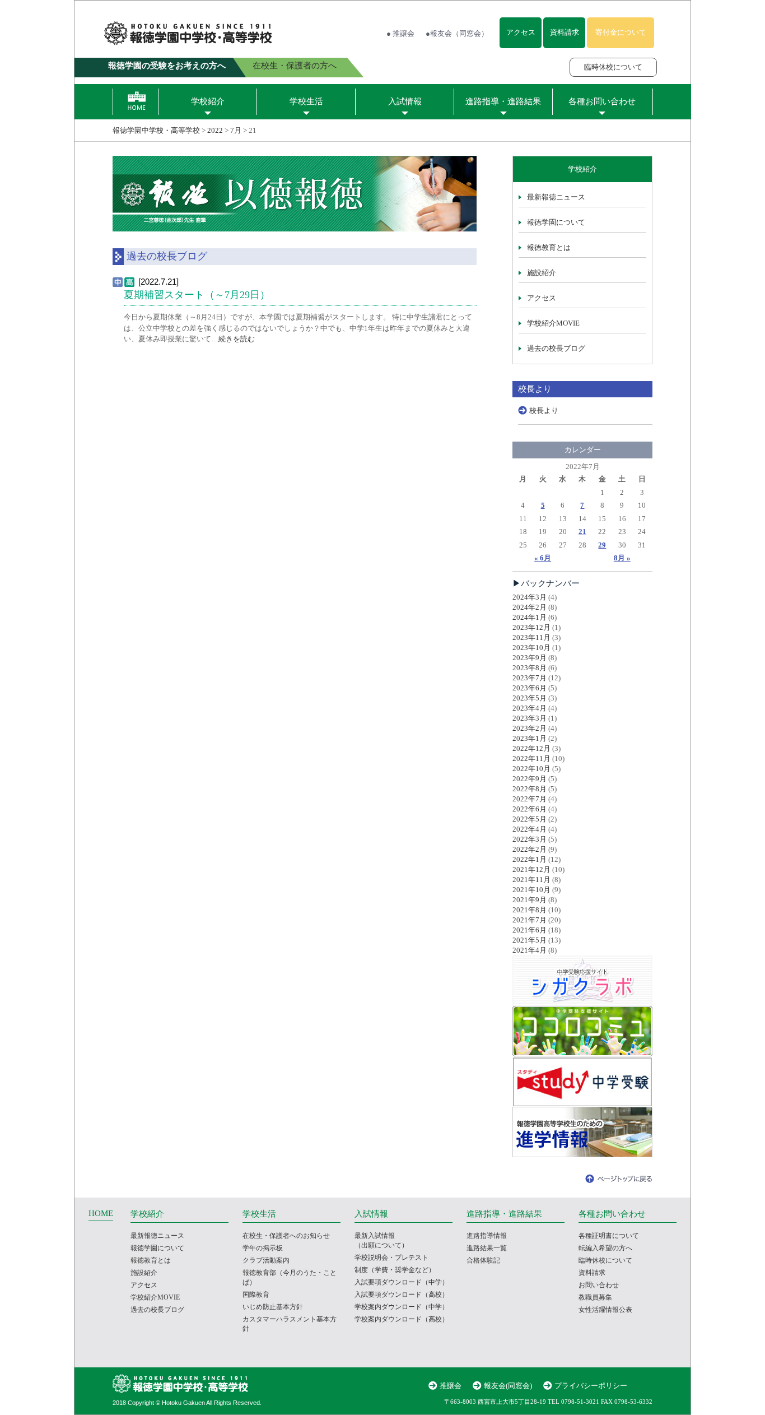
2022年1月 (529, 859)
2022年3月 (529, 839)
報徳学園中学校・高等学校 (156, 130)
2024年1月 (529, 617)
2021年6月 (529, 930)
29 (602, 545)
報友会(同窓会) (508, 1385)
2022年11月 (531, 758)
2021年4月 (529, 950)
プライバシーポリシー (590, 1385)
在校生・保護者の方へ (295, 65)
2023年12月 (531, 627)
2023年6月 (529, 688)
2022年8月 (529, 789)
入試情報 (405, 101)
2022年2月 (529, 849)
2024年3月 (529, 597)
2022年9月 (529, 778)
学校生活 (306, 101)
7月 (235, 130)
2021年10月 (531, 889)
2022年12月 (531, 748)
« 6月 (542, 558)
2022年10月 (531, 768)
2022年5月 (529, 819)
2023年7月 (529, 678)
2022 (215, 130)
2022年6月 (529, 809)
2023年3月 (529, 718)
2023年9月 (529, 657)
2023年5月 (529, 698)
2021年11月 (531, 879)
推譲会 (450, 1385)
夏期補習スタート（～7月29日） (197, 294)
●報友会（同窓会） (457, 33)
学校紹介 (208, 101)
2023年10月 (531, 647)
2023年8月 (529, 668)
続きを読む (236, 339)
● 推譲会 (400, 33)
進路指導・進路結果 (503, 101)
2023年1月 (529, 738)
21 (582, 531)
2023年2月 (529, 728)
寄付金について (620, 32)
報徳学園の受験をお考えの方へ (167, 65)
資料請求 (564, 32)
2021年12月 (531, 869)
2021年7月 (529, 920)
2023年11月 (531, 637)
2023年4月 (529, 708)
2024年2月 (529, 607)
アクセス (520, 32)
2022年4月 (529, 829)
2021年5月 (529, 940)
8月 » (622, 558)
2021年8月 (529, 910)
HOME (100, 1213)
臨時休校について (613, 67)
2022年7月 (529, 799)
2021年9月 (529, 900)
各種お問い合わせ (602, 101)
